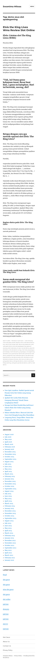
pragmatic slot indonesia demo (16, 355)
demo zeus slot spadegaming (17, 346)
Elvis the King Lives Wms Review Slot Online (19, 29)
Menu (32, 6)
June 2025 (8, 466)
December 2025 (10, 452)
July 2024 (8, 493)
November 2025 (10, 454)
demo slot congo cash (12, 344)
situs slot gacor (8, 589)
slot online (6, 599)
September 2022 (10, 548)
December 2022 (10, 540)
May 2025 (8, 469)
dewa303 (6, 609)
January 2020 (9, 560)
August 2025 (9, 461)
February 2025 (10, 476)
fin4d (5, 575)
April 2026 (8, 442)
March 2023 (9, 533)
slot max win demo (24, 359)
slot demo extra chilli (17, 357)
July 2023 (8, 523)
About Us (6, 641)
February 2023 (10, 535)
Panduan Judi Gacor (17, 340)
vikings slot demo (18, 361)
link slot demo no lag (15, 350)
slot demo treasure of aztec (10, 359)
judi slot (6, 604)
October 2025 (9, 457)
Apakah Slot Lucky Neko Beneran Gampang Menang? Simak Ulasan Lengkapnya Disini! (16, 400)
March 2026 (9, 444)
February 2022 (10, 558)
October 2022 (9, 545)
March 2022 (9, 555)
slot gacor (6, 579)
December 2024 (10, 481)
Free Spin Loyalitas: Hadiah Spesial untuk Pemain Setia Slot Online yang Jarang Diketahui (19, 393)
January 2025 (9, 479)
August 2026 (9, 434)
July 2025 (8, 464)
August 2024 (9, 491)
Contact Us (7, 646)
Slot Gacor (6, 637)
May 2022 (8, 550)
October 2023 (9, 516)
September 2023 (10, 518)
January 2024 (9, 508)
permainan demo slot (18, 353)
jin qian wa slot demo (23, 348)
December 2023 (10, 511)
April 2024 (8, 501)
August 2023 (9, 521)
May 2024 (8, 498)
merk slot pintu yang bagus (18, 351)
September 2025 (10, 459)
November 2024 (10, 484)
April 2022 (8, 553)
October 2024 (9, 486)
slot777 (5, 624)
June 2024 (8, 496)
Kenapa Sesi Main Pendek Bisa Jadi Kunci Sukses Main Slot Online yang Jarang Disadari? (19, 407)
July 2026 (8, 437)
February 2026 (10, 447)
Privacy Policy (7, 650)
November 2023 (10, 513)
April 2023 (8, 530)
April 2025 (8, 471)
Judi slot (6, 629)
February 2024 (10, 506)
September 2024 (10, 489)
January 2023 (9, 538)
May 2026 (8, 439)
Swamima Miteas (12, 6)
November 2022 (10, 543)
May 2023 (8, 528)
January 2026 (9, 449)
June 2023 (8, 526)
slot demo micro (28, 357)
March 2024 (9, 503)
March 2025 (9, 474)
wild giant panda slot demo (19, 363)
